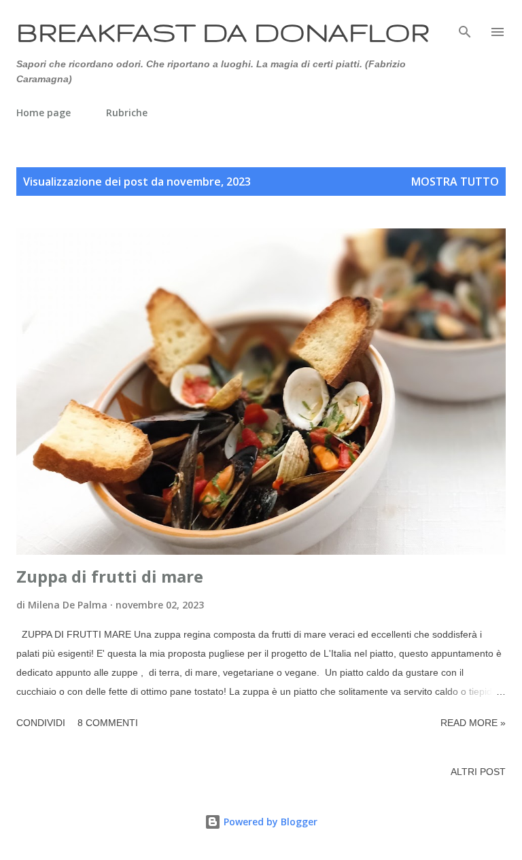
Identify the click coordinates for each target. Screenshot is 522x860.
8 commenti (107, 722)
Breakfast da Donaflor (223, 31)
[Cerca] (465, 24)
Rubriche (126, 112)
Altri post (478, 771)
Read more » (473, 722)
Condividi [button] (40, 722)
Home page (43, 112)
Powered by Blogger (269, 821)
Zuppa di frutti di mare (109, 576)
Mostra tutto (455, 181)
